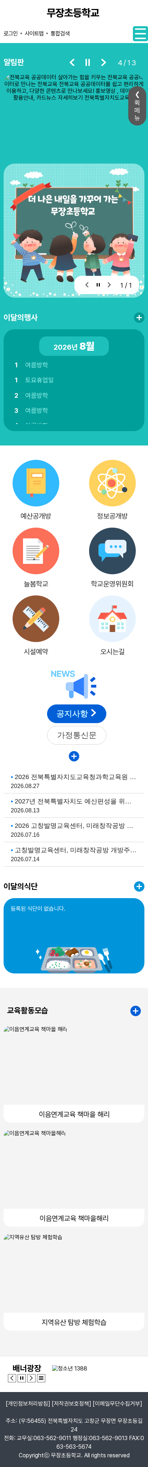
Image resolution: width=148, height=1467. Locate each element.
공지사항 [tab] (72, 713)
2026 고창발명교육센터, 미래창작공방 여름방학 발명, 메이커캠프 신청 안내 (76, 825)
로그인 (11, 33)
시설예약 (36, 651)
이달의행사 (21, 317)
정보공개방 (112, 516)
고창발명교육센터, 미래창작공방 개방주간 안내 (76, 850)
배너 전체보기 (41, 1378)
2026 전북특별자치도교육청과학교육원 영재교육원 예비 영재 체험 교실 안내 (76, 776)
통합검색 (60, 33)
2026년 (74, 346)
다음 (103, 62)
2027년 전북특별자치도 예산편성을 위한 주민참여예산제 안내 (76, 801)
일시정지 (87, 62)
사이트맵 (34, 33)
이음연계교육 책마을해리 (74, 1218)
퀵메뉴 (137, 110)
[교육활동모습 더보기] (135, 1011)
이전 (71, 62)
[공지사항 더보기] (74, 756)
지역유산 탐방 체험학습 (74, 1322)
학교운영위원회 (112, 584)
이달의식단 (21, 886)
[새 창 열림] (74, 111)
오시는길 (112, 651)
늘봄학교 (36, 584)
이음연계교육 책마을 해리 (74, 1114)
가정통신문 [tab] (77, 735)
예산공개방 (35, 516)
